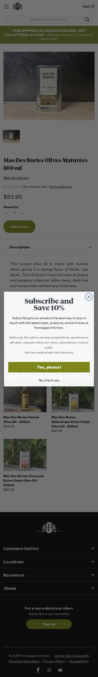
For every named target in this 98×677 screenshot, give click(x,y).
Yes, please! (49, 366)
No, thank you (49, 380)
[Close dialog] (89, 296)
